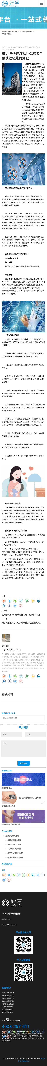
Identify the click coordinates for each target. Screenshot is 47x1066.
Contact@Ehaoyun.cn (9, 925)
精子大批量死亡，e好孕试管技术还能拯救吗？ (21, 622)
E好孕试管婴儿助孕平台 (10, 31)
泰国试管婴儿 (7, 788)
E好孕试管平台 (32, 47)
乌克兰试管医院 (7, 1006)
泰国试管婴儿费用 (8, 806)
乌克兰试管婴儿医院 (15, 853)
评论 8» (12, 49)
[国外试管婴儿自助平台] (10, 3)
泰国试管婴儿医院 (14, 840)
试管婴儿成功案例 (8, 995)
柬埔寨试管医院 (7, 1012)
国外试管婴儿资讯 (8, 992)
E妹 (5, 49)
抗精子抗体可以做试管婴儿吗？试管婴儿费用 (21, 614)
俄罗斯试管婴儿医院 (15, 857)
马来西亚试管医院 (14, 848)
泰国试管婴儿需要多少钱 (11, 824)
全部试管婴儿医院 (12, 836)
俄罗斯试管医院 (7, 1009)
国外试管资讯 (27, 31)
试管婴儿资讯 (6, 34)
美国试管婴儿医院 (14, 844)
